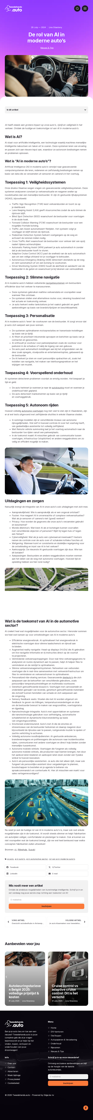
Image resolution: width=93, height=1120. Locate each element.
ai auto (10, 859)
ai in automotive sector (37, 859)
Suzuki (31, 849)
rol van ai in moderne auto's (62, 859)
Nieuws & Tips (47, 48)
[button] (25, 867)
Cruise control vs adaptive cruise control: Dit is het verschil (22, 991)
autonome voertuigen (32, 411)
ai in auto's (20, 859)
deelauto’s (68, 677)
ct (15, 849)
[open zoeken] (77, 8)
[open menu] (85, 8)
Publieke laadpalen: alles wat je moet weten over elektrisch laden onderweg (67, 989)
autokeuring (58, 387)
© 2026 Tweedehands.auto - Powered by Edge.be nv (29, 1095)
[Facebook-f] (85, 1107)
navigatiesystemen (55, 283)
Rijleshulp (22, 849)
